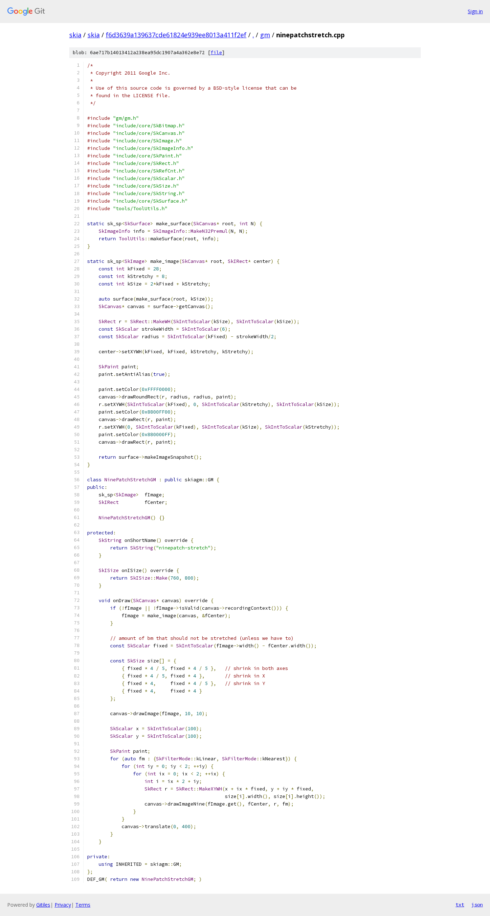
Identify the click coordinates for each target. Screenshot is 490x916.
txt (460, 904)
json (477, 904)
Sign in (475, 11)
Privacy (63, 904)
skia (75, 34)
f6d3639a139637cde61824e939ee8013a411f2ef (176, 34)
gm (265, 34)
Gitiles (43, 904)
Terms (82, 904)
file (216, 52)
